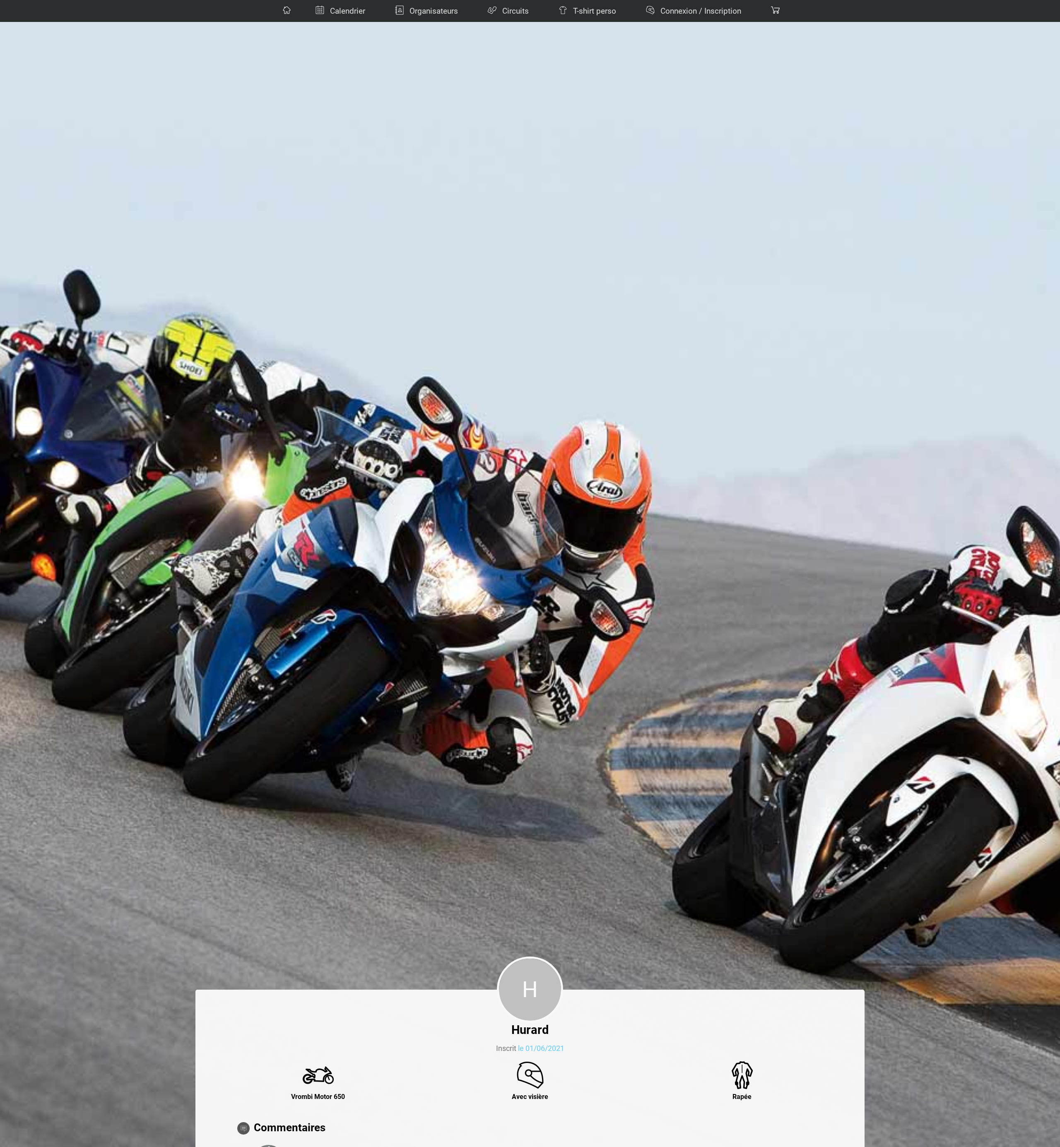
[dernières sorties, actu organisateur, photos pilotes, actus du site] (285, 11)
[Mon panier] (774, 11)
